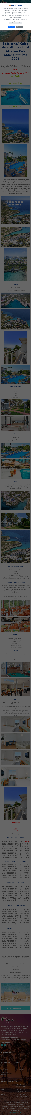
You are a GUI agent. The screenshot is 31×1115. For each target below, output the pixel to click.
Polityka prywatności (15, 23)
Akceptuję (11, 27)
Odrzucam (19, 27)
